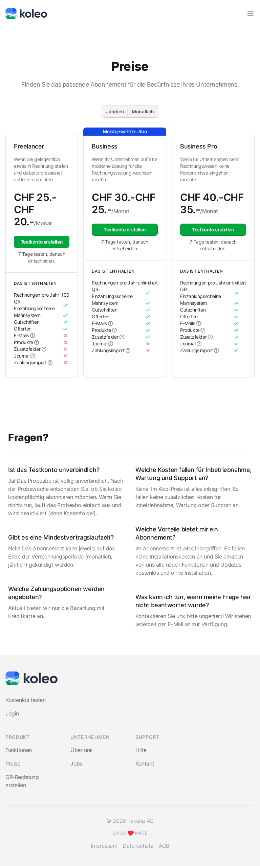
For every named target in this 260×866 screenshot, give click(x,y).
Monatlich (143, 111)
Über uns (81, 750)
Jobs (76, 763)
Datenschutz (138, 845)
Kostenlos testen (25, 700)
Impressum (104, 845)
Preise (12, 763)
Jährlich (115, 111)
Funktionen (18, 750)
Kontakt (144, 763)
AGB (164, 845)
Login (12, 713)
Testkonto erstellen (42, 242)
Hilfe (141, 750)
